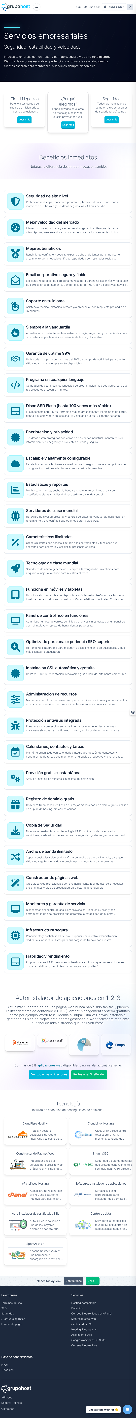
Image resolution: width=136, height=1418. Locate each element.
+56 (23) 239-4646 (88, 6)
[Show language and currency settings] (133, 712)
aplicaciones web (49, 1065)
